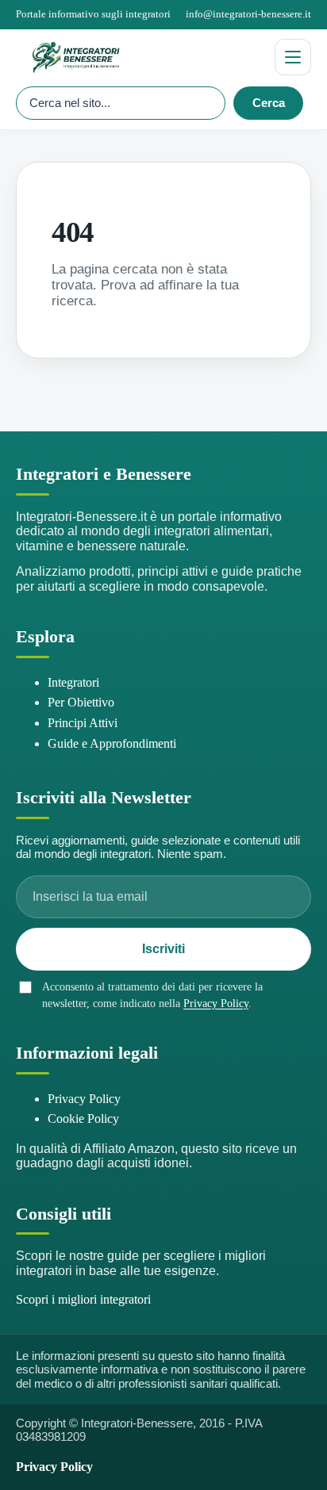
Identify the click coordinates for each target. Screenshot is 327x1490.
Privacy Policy (215, 1003)
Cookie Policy (83, 1118)
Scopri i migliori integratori (83, 1299)
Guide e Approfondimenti (112, 743)
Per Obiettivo (81, 702)
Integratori (73, 682)
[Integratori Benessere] (139, 57)
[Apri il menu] (293, 57)
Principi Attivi (82, 723)
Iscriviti (163, 949)
